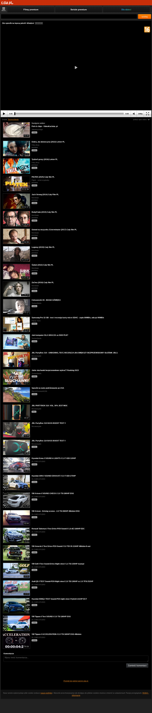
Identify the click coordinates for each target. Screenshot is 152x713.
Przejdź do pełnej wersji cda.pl (76, 681)
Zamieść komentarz (137, 665)
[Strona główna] (7, 3)
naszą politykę (46, 693)
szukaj (145, 16)
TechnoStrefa (13, 119)
